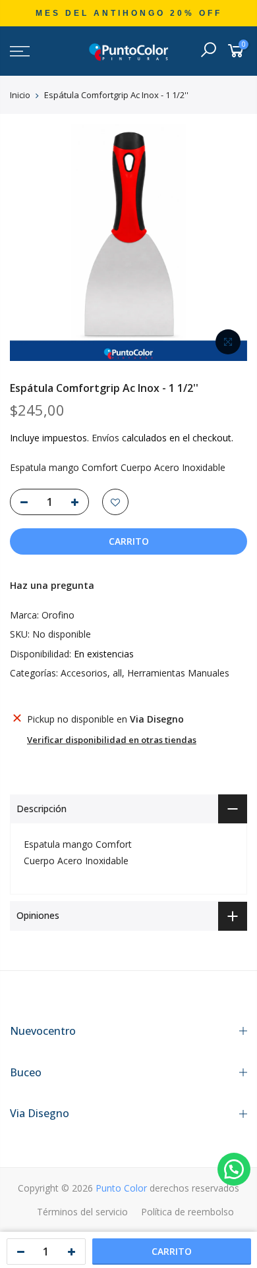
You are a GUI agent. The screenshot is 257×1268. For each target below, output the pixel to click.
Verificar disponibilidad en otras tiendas (111, 740)
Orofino (58, 615)
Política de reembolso (187, 1211)
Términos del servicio (82, 1211)
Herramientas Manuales (178, 673)
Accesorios (84, 673)
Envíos (105, 437)
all (117, 673)
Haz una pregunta (52, 585)
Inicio (20, 95)
